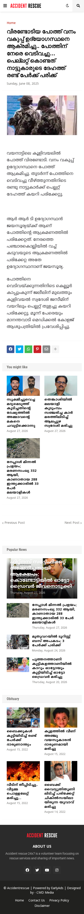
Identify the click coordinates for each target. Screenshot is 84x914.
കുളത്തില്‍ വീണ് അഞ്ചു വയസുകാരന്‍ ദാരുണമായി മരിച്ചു (59, 740)
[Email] (46, 349)
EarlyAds (57, 888)
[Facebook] (10, 349)
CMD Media (45, 893)
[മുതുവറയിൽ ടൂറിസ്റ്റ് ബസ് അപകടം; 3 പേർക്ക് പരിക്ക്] (18, 642)
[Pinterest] (37, 349)
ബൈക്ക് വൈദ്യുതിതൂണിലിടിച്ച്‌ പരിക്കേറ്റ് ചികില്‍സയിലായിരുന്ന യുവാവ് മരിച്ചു (59, 796)
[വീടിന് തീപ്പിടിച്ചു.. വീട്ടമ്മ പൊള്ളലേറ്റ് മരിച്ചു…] (23, 771)
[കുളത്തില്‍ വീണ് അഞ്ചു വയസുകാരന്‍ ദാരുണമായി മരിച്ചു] (61, 717)
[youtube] (47, 870)
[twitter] (37, 870)
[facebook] (27, 870)
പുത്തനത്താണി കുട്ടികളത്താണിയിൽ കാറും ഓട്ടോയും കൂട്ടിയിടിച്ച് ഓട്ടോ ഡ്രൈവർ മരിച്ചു (52, 668)
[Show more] (55, 349)
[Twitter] (19, 349)
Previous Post (14, 523)
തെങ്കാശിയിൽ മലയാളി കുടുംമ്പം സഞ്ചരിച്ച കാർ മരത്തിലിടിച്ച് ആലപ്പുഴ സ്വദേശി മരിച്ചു (58, 413)
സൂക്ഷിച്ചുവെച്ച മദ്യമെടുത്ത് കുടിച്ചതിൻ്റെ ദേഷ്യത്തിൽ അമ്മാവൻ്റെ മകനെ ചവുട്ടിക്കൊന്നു (21, 413)
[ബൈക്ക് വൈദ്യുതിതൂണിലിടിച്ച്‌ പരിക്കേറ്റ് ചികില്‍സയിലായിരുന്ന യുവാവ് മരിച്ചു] (61, 771)
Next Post (72, 523)
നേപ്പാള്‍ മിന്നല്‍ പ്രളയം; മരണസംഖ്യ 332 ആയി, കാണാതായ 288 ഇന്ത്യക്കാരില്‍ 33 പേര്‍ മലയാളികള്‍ (23, 477)
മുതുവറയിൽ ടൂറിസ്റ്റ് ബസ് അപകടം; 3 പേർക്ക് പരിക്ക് (51, 641)
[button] (5, 6)
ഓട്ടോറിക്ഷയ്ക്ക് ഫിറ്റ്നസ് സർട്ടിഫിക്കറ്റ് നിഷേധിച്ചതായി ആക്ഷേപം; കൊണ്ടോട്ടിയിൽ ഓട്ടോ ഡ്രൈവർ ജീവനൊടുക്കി (41, 571)
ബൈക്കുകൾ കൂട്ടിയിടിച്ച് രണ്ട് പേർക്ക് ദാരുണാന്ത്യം (22, 738)
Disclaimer (42, 906)
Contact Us (36, 901)
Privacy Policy (59, 901)
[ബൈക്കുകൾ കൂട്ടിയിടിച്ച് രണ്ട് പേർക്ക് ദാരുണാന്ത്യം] (23, 717)
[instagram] (57, 870)
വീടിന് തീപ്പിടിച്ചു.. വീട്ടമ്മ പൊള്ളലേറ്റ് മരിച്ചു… (22, 791)
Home (11, 23)
